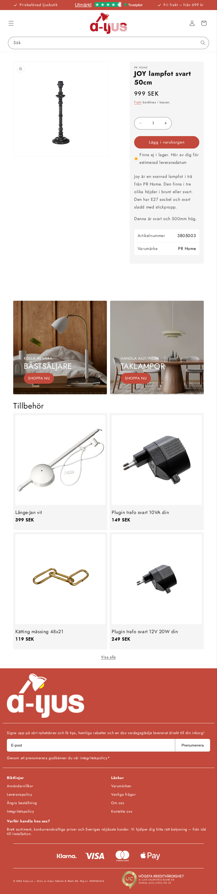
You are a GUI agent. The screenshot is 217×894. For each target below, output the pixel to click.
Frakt (138, 102)
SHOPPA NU (39, 378)
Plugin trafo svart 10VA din (140, 512)
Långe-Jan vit (28, 512)
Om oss (117, 802)
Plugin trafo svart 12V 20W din (145, 632)
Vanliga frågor (123, 794)
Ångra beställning (22, 802)
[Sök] (203, 43)
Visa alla (108, 657)
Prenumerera (193, 745)
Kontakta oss (121, 811)
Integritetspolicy (20, 811)
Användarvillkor (20, 786)
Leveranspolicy (19, 794)
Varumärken (121, 786)
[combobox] (108, 43)
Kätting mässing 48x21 (39, 632)
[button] (11, 23)
